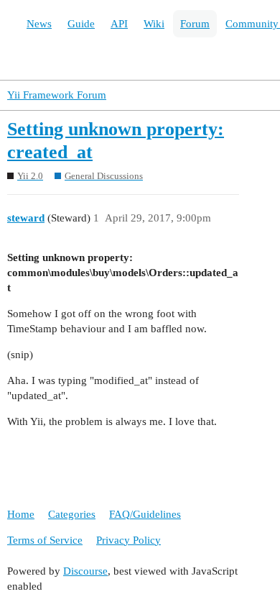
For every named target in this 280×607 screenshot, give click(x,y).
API (119, 23)
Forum (195, 23)
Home (20, 514)
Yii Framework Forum (56, 95)
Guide (81, 23)
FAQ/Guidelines (145, 514)
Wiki (154, 23)
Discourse (85, 571)
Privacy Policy (128, 540)
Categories (71, 514)
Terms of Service (45, 540)
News (39, 23)
